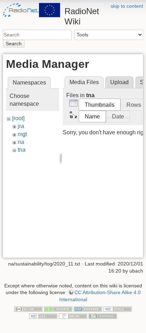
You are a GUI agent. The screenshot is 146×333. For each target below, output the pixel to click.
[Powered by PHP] (88, 308)
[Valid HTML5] (117, 308)
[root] (18, 118)
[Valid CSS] (43, 316)
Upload (119, 82)
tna (22, 150)
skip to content (127, 6)
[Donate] (58, 308)
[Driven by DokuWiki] (103, 316)
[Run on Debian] (73, 316)
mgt (22, 134)
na (21, 142)
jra (21, 126)
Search (14, 43)
